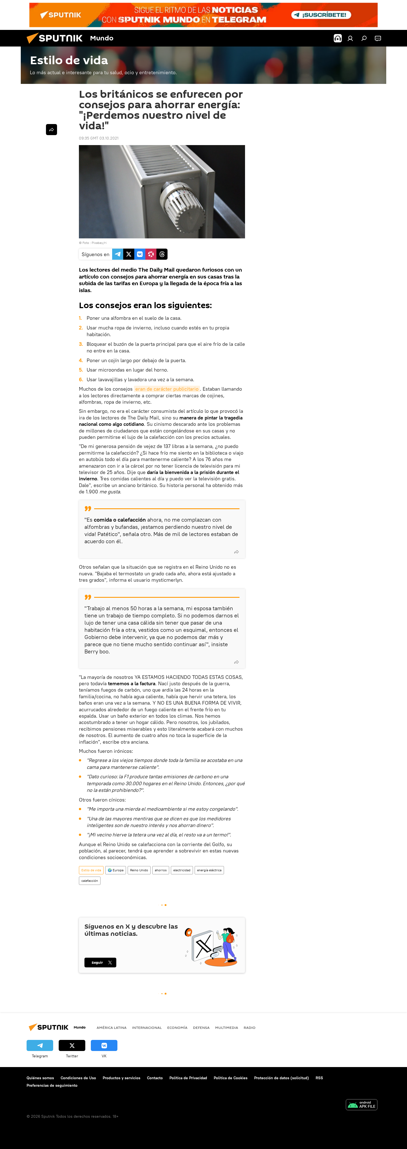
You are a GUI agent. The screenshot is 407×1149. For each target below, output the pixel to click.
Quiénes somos (40, 1077)
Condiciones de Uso (78, 1077)
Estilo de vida (91, 870)
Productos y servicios (121, 1077)
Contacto (155, 1077)
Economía (177, 1027)
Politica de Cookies (231, 1077)
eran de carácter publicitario (167, 389)
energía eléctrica (209, 870)
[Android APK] (361, 1105)
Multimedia (226, 1027)
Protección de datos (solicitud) (281, 1077)
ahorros (161, 870)
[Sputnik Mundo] (57, 45)
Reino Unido (139, 870)
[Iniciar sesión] (350, 38)
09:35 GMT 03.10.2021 (99, 138)
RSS (319, 1077)
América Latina (112, 1027)
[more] (236, 551)
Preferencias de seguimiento (52, 1085)
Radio (250, 1027)
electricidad (181, 870)
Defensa (201, 1027)
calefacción (89, 881)
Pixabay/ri (99, 243)
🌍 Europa (115, 870)
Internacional (147, 1027)
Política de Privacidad (188, 1077)
